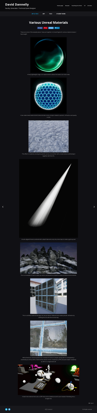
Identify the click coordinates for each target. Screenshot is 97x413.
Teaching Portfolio (77, 5)
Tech (50, 14)
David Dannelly (17, 4)
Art (44, 14)
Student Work (60, 14)
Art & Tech (35, 14)
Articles (90, 5)
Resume (67, 5)
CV (84, 5)
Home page (60, 5)
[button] (91, 403)
